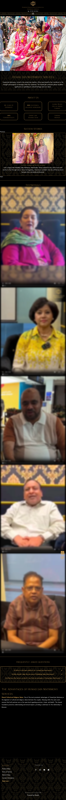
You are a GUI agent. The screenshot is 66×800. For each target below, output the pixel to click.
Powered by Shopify (33, 795)
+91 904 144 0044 (34, 11)
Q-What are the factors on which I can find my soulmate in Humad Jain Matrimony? (33, 678)
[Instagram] (40, 770)
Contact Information (8, 778)
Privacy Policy (6, 769)
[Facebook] (36, 770)
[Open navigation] (33, 13)
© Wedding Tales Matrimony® (33, 792)
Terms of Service (7, 772)
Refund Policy (6, 775)
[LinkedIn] (48, 770)
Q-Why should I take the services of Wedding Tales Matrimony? (33, 674)
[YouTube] (44, 770)
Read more (5, 781)
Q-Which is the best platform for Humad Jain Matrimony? (33, 670)
